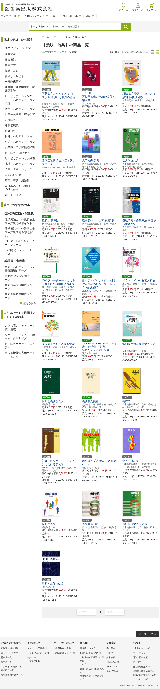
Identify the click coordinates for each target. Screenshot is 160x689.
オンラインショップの (11, 668)
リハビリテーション (62, 37)
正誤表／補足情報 (9, 648)
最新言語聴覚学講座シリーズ (20, 295)
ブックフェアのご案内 (38, 653)
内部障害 (10, 119)
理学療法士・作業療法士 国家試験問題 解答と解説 (20, 232)
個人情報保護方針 (141, 666)
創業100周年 (112, 671)
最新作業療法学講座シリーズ (20, 286)
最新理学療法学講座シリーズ (20, 277)
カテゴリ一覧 (8, 15)
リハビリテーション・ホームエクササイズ (20, 336)
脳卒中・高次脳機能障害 (20, 147)
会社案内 (110, 648)
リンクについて (140, 679)
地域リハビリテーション (20, 163)
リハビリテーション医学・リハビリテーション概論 (20, 100)
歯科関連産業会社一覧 (64, 653)
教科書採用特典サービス (13, 675)
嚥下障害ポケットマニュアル (20, 345)
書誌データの (35, 659)
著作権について (87, 648)
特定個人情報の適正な (144, 673)
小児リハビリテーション (20, 141)
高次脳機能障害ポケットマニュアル (20, 354)
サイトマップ (139, 653)
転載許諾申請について (90, 653)
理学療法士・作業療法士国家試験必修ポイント (20, 221)
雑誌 (88, 15)
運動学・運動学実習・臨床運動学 (20, 89)
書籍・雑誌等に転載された (92, 674)
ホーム (45, 37)
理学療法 (10, 54)
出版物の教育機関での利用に (92, 660)
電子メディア (13, 194)
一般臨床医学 (13, 81)
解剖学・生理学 (14, 76)
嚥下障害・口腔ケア (17, 152)
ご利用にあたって (141, 648)
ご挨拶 (109, 653)
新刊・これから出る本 (65, 15)
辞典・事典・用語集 (17, 180)
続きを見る (29, 303)
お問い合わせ (112, 662)
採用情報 (110, 657)
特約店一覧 (6, 657)
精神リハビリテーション (20, 136)
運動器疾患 (12, 125)
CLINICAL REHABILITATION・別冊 (20, 187)
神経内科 (10, 130)
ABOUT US (111, 666)
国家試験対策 (13, 174)
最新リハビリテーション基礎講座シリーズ (20, 268)
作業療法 (10, 59)
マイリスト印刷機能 (37, 648)
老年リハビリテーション (20, 108)
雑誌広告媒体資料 (62, 648)
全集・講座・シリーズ (18, 169)
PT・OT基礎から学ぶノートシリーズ (19, 243)
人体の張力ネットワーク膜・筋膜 (20, 327)
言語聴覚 (10, 65)
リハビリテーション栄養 (20, 158)
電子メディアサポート (11, 653)
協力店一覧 (6, 662)
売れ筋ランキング (34, 15)
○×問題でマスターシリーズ (19, 252)
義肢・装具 (12, 70)
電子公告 (137, 662)
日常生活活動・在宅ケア (20, 114)
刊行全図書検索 (140, 657)
